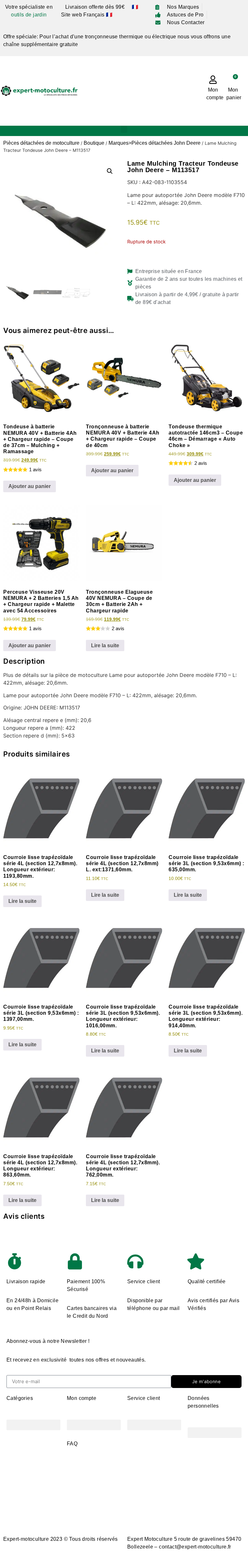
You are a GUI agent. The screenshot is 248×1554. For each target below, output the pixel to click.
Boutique (94, 143)
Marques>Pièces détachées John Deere (154, 143)
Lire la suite (105, 645)
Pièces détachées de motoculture (41, 143)
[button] (124, 129)
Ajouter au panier (29, 486)
